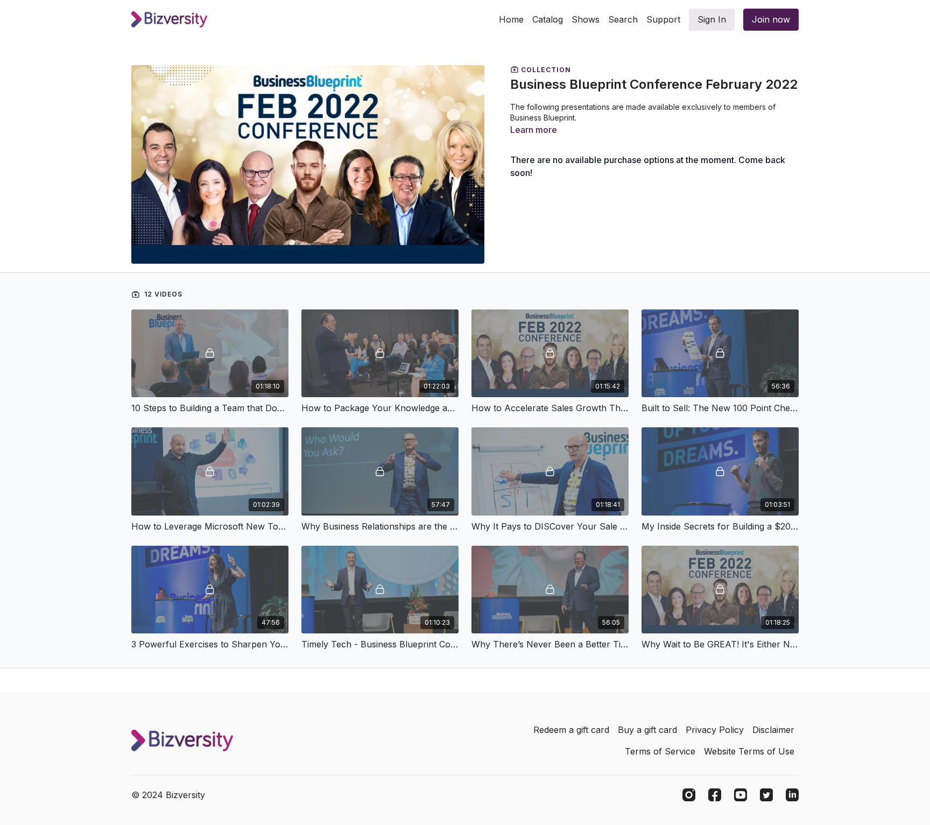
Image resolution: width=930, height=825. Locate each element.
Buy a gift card (647, 729)
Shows (586, 19)
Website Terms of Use (749, 751)
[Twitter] (766, 794)
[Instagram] (688, 794)
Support (663, 19)
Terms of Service (660, 751)
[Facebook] (714, 794)
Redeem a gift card (571, 729)
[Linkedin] (792, 794)
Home (511, 19)
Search (623, 19)
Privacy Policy (715, 729)
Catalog (547, 19)
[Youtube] (740, 794)
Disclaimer (773, 729)
